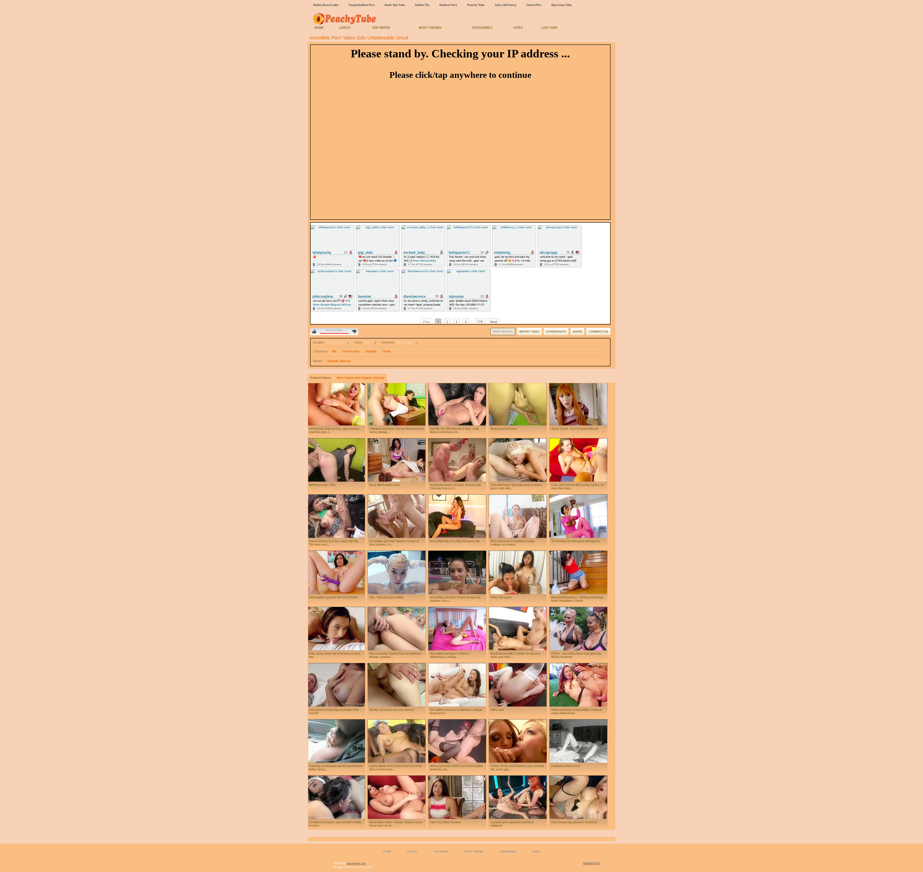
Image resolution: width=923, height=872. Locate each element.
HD (334, 351)
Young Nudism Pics (361, 5)
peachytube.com (356, 863)
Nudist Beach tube (325, 5)
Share (577, 331)
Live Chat (549, 28)
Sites (518, 28)
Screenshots (556, 331)
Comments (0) (598, 331)
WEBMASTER (591, 863)
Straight (371, 351)
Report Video (529, 331)
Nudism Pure (448, 5)
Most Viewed (430, 28)
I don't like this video (354, 331)
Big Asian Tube (561, 5)
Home (319, 28)
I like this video (314, 331)
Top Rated (381, 28)
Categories (482, 28)
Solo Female (351, 351)
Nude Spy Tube (395, 5)
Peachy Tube (476, 5)
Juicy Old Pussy (505, 5)
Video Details (503, 331)
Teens (387, 351)
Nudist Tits (422, 5)
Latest (345, 28)
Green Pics (534, 5)
